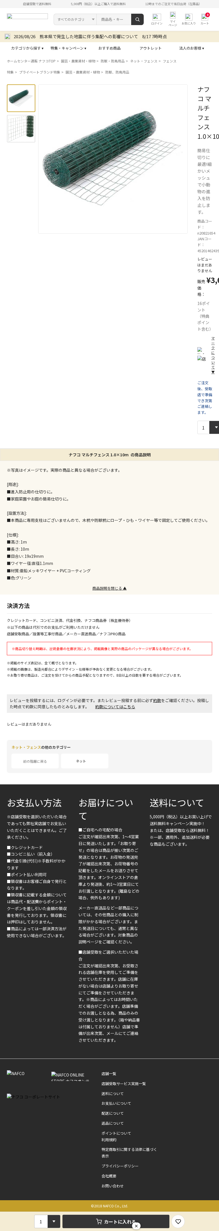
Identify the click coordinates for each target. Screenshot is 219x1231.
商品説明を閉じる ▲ (109, 588)
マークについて (213, 354)
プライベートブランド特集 (39, 72)
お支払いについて (116, 1103)
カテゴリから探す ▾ (27, 48)
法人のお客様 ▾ (191, 48)
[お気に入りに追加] (178, 1221)
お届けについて (105, 809)
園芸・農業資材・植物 (78, 60)
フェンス (170, 60)
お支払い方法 (34, 802)
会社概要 (109, 1176)
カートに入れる (120, 1221)
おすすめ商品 (109, 48)
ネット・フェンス (143, 60)
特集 (10, 72)
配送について (113, 1113)
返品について (113, 1123)
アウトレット (150, 48)
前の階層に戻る (35, 761)
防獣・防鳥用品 (113, 60)
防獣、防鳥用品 (117, 72)
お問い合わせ (113, 1186)
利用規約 (109, 1139)
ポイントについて (116, 1133)
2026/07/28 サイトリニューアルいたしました (59, 36)
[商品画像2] (21, 129)
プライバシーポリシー (120, 1166)
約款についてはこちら (115, 706)
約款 (157, 700)
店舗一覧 (109, 1073)
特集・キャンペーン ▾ (68, 48)
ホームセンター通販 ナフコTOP (31, 60)
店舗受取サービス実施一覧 (124, 1083)
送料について (177, 802)
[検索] (137, 19)
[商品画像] (21, 98)
